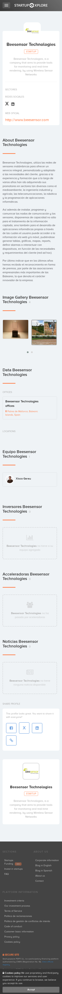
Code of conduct (13, 926)
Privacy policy (11, 936)
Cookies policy (12, 942)
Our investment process (17, 906)
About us (40, 875)
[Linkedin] (12, 103)
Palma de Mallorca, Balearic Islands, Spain (21, 413)
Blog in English (43, 865)
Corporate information (47, 860)
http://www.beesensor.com (27, 120)
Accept (31, 989)
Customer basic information (19, 931)
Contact (39, 881)
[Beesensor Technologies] (16, 329)
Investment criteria (14, 900)
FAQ (6, 874)
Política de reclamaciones (18, 916)
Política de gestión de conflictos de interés (27, 921)
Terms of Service (13, 911)
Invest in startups (13, 869)
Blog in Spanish (43, 870)
